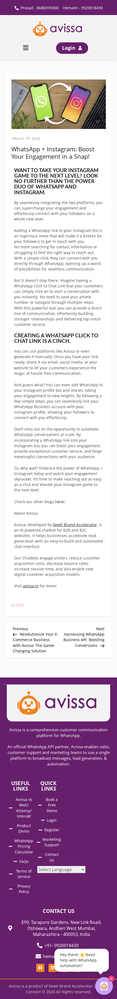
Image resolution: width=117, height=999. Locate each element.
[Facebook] (40, 968)
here (59, 501)
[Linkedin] (52, 968)
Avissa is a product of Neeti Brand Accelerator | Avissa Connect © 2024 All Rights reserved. (58, 988)
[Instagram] (65, 968)
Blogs (18, 605)
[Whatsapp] (77, 968)
